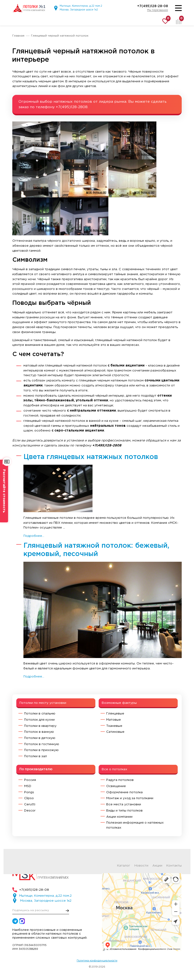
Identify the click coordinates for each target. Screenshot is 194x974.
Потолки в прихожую (41, 750)
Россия (30, 780)
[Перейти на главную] (28, 8)
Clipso (29, 798)
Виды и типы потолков (124, 810)
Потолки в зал (35, 756)
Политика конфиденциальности (97, 961)
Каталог (123, 865)
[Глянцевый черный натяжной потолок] (36, 140)
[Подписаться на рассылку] (67, 911)
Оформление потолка (124, 792)
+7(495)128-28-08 (152, 6)
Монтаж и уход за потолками (129, 798)
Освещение (116, 786)
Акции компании (119, 816)
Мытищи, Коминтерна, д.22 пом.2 (81, 6)
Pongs (29, 792)
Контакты (174, 865)
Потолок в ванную (39, 731)
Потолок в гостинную (41, 744)
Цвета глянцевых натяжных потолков (90, 457)
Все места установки (123, 804)
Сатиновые (115, 731)
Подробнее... (33, 535)
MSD (27, 786)
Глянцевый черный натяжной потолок (59, 35)
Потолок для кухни (39, 719)
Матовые (113, 719)
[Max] (22, 921)
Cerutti (29, 804)
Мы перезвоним (157, 10)
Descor (29, 810)
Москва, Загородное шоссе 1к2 (79, 10)
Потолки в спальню (39, 713)
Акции (157, 865)
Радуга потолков (120, 780)
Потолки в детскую (39, 738)
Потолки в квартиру (40, 725)
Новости (141, 865)
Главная (18, 35)
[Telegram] (15, 921)
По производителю (36, 769)
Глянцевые (115, 713)
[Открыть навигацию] (178, 8)
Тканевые (114, 725)
